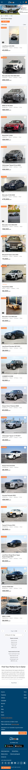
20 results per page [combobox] (10, 635)
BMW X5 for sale (14, 660)
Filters (6, 21)
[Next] (25, 631)
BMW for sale (14, 647)
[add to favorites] (25, 28)
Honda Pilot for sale (14, 657)
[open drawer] (2, 2)
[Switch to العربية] (20, 2)
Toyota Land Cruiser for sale (14, 653)
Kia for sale (14, 645)
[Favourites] (23, 2)
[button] (11, 2)
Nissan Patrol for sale (14, 655)
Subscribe (22, 733)
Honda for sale (14, 644)
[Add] (26, 2)
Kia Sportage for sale (14, 659)
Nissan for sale (14, 642)
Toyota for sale (14, 640)
